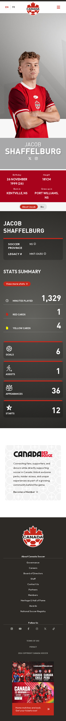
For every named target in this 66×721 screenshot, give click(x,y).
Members (33, 595)
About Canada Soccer (33, 556)
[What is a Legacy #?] (44, 253)
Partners (33, 589)
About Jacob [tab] (29, 206)
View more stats (15, 283)
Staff (33, 578)
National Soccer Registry (33, 611)
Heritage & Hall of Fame (33, 600)
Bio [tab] (42, 206)
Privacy (33, 647)
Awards (33, 605)
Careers (33, 568)
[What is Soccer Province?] (34, 243)
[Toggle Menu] (58, 7)
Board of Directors (33, 573)
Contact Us (33, 584)
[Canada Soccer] (33, 9)
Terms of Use (33, 641)
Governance (33, 562)
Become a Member (24, 491)
